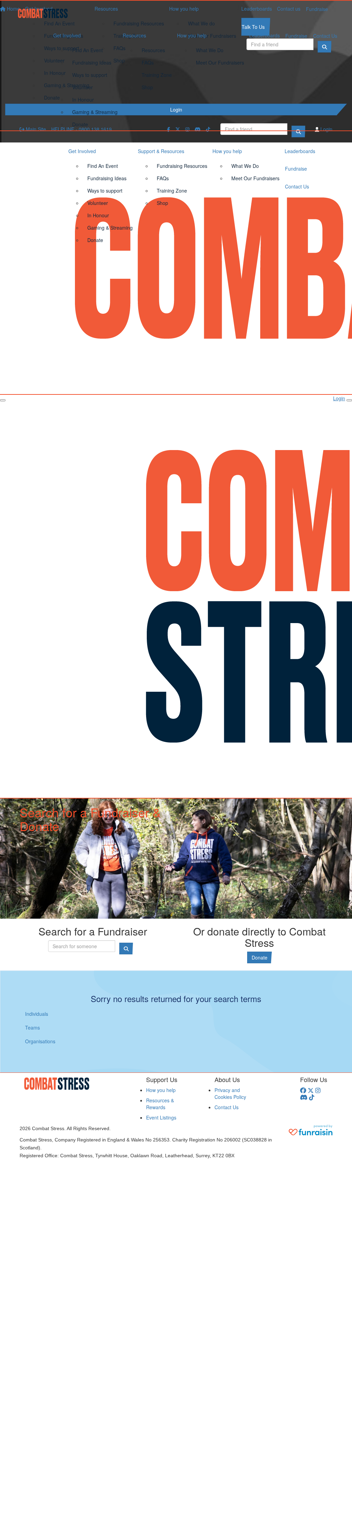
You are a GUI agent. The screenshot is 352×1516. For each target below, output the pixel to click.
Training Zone (157, 74)
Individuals (36, 1013)
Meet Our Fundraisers (220, 62)
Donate (80, 124)
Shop (147, 87)
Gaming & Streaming (95, 111)
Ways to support (89, 74)
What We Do (209, 50)
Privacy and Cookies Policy (230, 1093)
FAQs (148, 62)
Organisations (40, 1041)
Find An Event (87, 50)
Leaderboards (264, 35)
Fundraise (296, 35)
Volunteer (82, 87)
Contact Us (325, 35)
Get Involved (67, 35)
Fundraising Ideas (91, 62)
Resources (134, 35)
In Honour (83, 99)
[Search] (298, 131)
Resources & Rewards (160, 1104)
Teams (32, 1027)
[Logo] (45, 13)
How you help (192, 35)
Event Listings (161, 1117)
